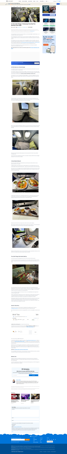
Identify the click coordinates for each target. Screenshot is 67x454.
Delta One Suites (37, 42)
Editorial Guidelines (53, 451)
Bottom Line (13, 356)
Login (59, 1)
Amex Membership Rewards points (31, 340)
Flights (20, 6)
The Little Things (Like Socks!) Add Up (19, 256)
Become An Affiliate (35, 442)
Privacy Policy (44, 451)
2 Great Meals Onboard (16, 161)
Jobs (40, 440)
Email (13, 420)
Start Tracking (46, 44)
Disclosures (41, 451)
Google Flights (35, 439)
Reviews (17, 6)
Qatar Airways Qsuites (31, 42)
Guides (41, 442)
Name (13, 417)
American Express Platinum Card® (19, 341)
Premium (41, 439)
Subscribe (27, 439)
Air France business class (24, 42)
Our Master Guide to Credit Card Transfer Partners (21, 349)
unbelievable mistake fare (14, 308)
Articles (14, 6)
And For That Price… (15, 305)
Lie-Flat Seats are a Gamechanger (18, 67)
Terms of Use (48, 451)
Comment (13, 409)
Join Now (33, 375)
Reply (12, 431)
